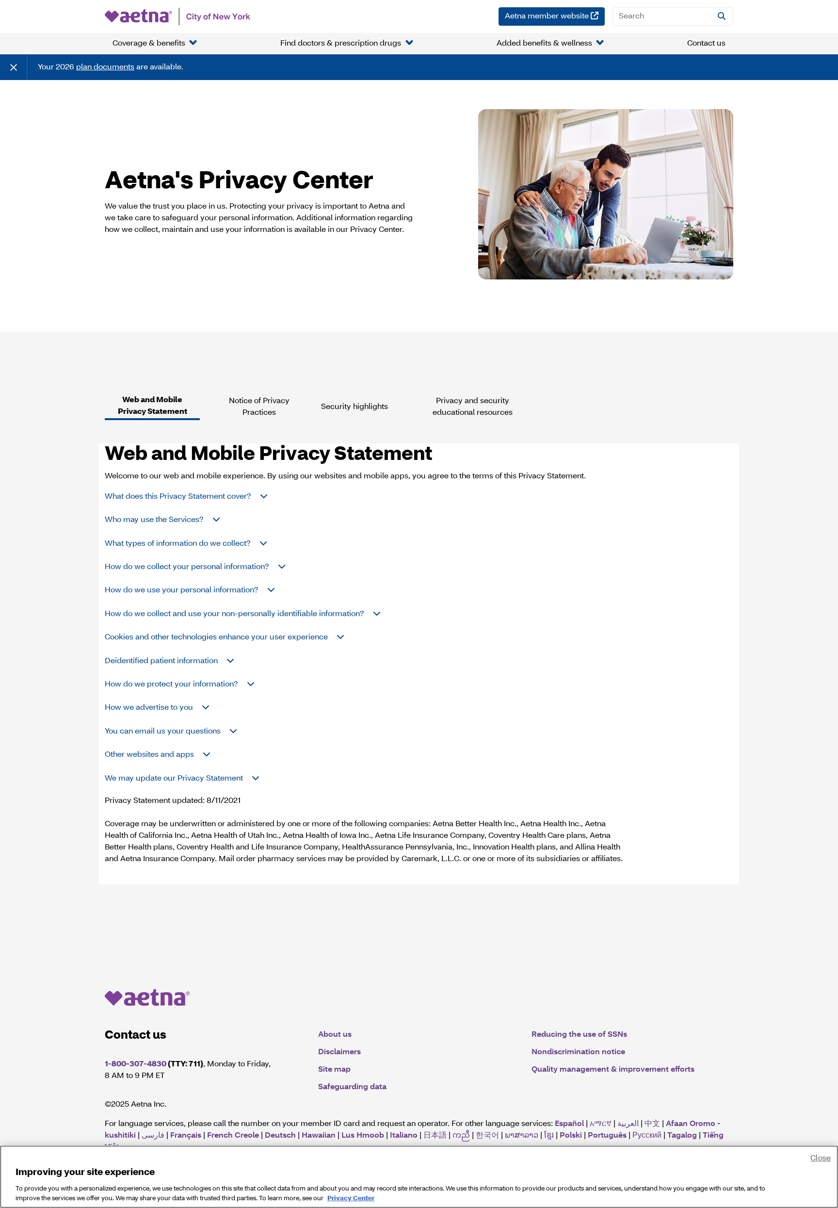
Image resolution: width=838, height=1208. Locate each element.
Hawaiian (319, 1136)
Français (185, 1136)
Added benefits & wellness (544, 44)
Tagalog (682, 1136)
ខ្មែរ (549, 1136)
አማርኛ (601, 1124)
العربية (628, 1124)
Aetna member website (555, 16)
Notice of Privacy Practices (259, 407)
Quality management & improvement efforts (613, 1070)
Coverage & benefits (149, 44)
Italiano (404, 1136)
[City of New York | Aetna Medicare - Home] (177, 16)
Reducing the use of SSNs (579, 1035)
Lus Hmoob (362, 1136)
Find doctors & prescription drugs (340, 44)
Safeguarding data (352, 1087)
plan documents (105, 67)
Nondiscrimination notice (578, 1052)
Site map (334, 1070)
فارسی (153, 1136)
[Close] (13, 67)
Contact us (706, 44)
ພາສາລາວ (521, 1136)
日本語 (435, 1136)
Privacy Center (350, 1198)
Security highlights (354, 407)
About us (335, 1035)
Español (569, 1124)
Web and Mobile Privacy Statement (152, 406)
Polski (571, 1136)
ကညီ (461, 1136)
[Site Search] (721, 16)
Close (820, 1158)
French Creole (233, 1136)
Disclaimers (339, 1052)
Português (607, 1136)
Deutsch (280, 1136)
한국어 (487, 1136)
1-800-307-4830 (135, 1064)
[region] (419, 1176)
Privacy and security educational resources (473, 407)
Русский (646, 1136)
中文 (652, 1124)
